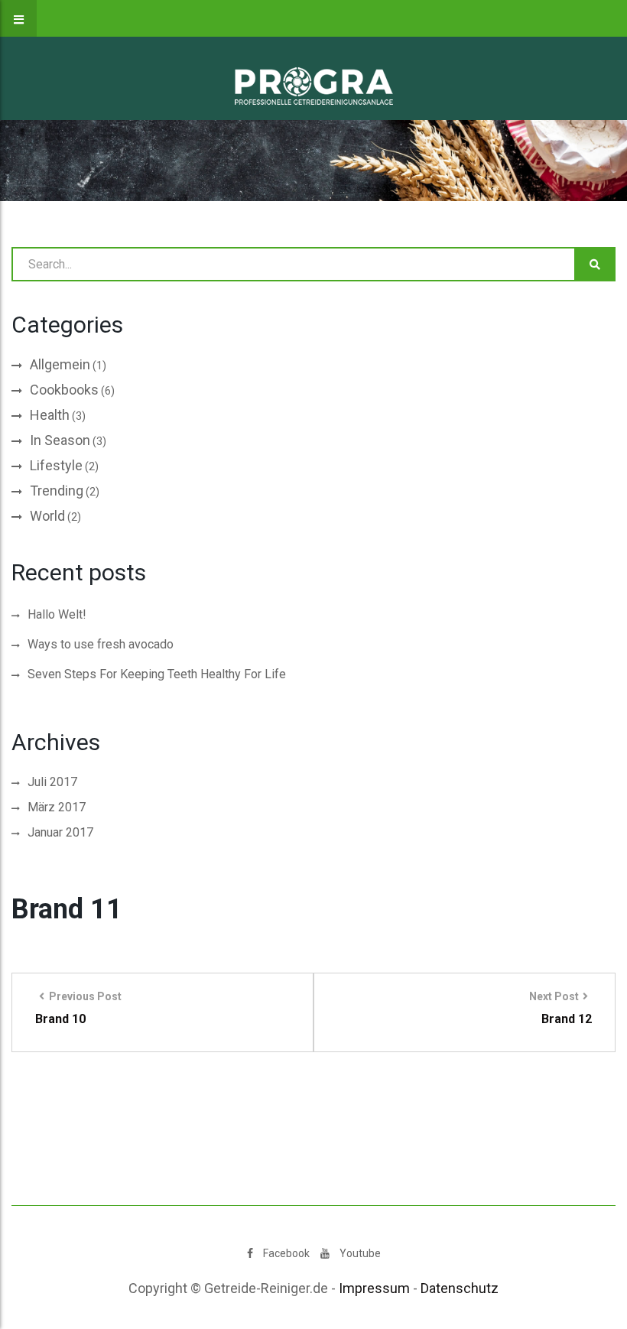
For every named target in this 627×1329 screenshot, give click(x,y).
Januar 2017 (60, 832)
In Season (60, 440)
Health (50, 415)
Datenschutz (460, 1288)
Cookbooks (64, 390)
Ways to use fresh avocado (101, 644)
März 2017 (57, 807)
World (47, 516)
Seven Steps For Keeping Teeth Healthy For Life (157, 674)
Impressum (374, 1288)
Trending (56, 491)
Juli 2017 (52, 782)
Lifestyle (56, 465)
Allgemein (60, 364)
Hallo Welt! (57, 614)
